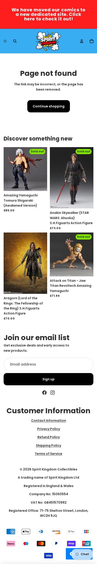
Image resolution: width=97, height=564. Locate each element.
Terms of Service (48, 453)
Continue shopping (49, 106)
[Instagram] (52, 392)
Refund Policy (48, 437)
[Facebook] (44, 392)
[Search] (15, 41)
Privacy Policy (48, 429)
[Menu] (5, 41)
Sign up (48, 379)
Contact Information (48, 420)
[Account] (82, 41)
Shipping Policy (48, 445)
